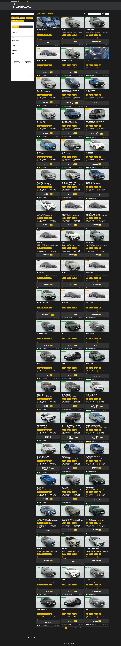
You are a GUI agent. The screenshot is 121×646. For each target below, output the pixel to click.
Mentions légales (60, 636)
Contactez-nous (14, 1)
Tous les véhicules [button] (15, 27)
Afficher (103, 13)
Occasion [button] (29, 26)
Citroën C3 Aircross (15, 20)
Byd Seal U (22, 18)
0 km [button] (23, 26)
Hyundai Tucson (29, 18)
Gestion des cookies (76, 636)
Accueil (45, 636)
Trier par (86, 13)
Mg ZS (22, 20)
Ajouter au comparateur (43, 45)
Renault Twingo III (15, 18)
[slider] (13, 57)
